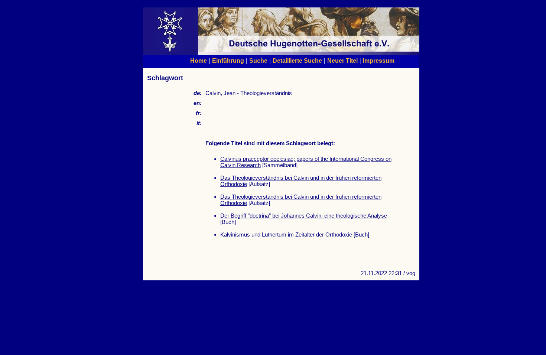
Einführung (228, 60)
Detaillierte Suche (297, 60)
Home (198, 60)
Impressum (378, 60)
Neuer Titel (342, 60)
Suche (258, 60)
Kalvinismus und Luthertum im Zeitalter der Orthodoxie (286, 234)
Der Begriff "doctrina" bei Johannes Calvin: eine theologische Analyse (303, 215)
